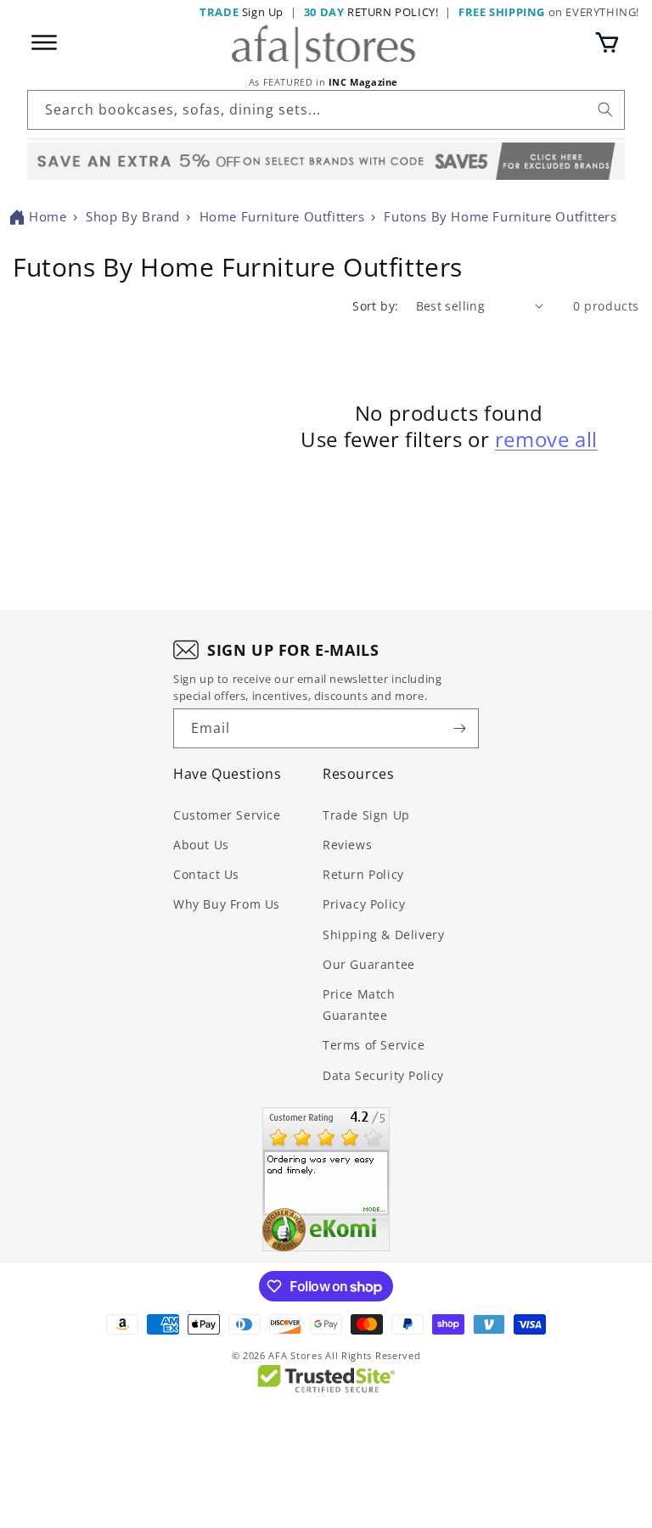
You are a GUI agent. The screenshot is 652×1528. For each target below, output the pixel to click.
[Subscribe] (459, 728)
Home (47, 216)
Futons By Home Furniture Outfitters (500, 216)
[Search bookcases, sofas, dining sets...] (605, 109)
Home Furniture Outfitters (282, 216)
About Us (201, 845)
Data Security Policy (383, 1075)
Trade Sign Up (366, 815)
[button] (607, 42)
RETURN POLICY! (371, 12)
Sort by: (375, 306)
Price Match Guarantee (359, 1004)
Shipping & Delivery (383, 934)
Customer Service (227, 815)
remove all (546, 439)
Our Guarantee (369, 964)
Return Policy (363, 874)
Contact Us (206, 874)
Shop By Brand (133, 216)
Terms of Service (374, 1045)
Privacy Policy (364, 904)
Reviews (347, 845)
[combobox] (326, 110)
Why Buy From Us (226, 904)
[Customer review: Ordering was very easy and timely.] (326, 1179)
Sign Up (242, 12)
